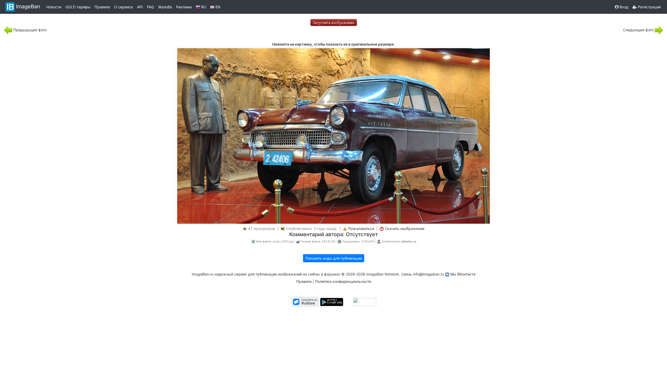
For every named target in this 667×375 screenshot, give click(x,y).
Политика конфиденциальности (343, 281)
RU (203, 7)
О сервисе (123, 7)
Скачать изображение (404, 228)
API (140, 7)
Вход (623, 7)
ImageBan (28, 6)
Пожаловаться (361, 228)
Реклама (184, 7)
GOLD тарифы (77, 7)
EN (217, 7)
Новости (53, 7)
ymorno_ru (409, 241)
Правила (102, 7)
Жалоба (165, 7)
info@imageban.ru (428, 274)
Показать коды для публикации (333, 258)
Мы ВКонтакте (462, 274)
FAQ (150, 7)
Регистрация (649, 7)
